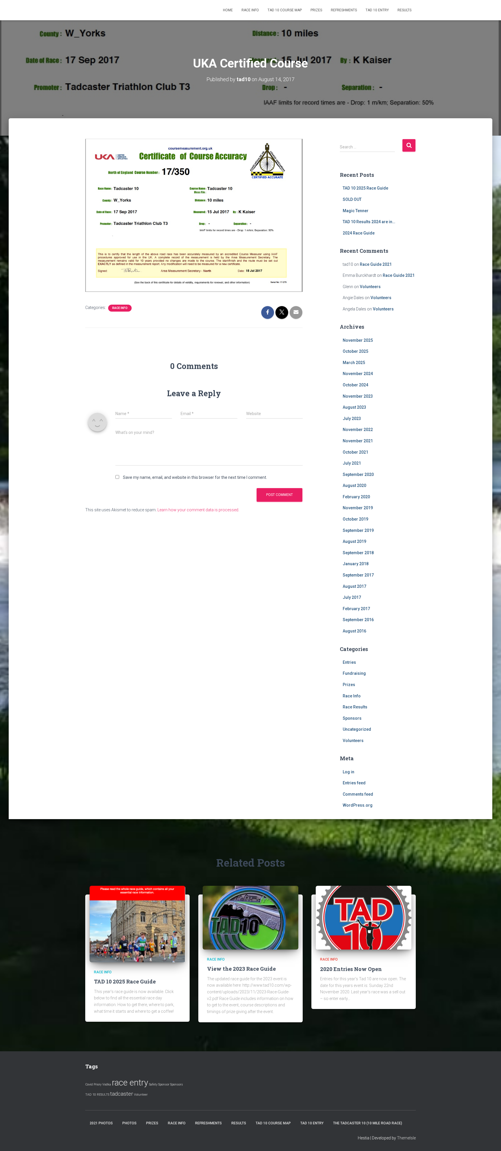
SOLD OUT (352, 199)
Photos (129, 1123)
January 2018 (356, 563)
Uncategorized (357, 729)
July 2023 (352, 418)
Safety (153, 1084)
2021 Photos (101, 1123)
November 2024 (358, 373)
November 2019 (358, 508)
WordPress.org (358, 805)
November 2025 (358, 340)
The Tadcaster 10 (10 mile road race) (367, 1123)
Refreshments (344, 10)
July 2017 (352, 597)
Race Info (250, 10)
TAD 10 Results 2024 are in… (369, 221)
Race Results (355, 707)
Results (404, 10)
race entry (130, 1083)
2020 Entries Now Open (351, 968)
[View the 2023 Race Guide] (250, 917)
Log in (348, 772)
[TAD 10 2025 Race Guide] (137, 923)
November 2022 (358, 429)
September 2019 (358, 530)
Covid (89, 1084)
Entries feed (354, 783)
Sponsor (163, 1084)
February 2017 (356, 608)
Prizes (316, 10)
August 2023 (354, 407)
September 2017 (358, 575)
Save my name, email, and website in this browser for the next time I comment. (195, 477)
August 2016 (354, 631)
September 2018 (358, 552)
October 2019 (355, 519)
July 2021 (352, 463)
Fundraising (354, 673)
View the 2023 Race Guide (241, 968)
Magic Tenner (356, 210)
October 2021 (355, 452)
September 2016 (358, 619)
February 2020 (356, 496)
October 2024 (355, 385)
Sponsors (352, 718)
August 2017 (354, 586)
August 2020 (354, 485)
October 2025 (355, 351)
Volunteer (141, 1095)
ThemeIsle (406, 1138)
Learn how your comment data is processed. (198, 510)
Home (228, 10)
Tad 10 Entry (377, 10)
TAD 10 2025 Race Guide (365, 188)
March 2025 (354, 362)
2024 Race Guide (359, 233)
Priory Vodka (102, 1084)
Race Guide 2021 (376, 264)
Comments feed (358, 794)
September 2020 (358, 474)
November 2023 (358, 396)
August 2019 (354, 541)
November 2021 (358, 441)
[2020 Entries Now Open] (363, 917)
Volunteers (370, 286)
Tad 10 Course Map (285, 10)
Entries (349, 662)
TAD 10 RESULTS (97, 1095)
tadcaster (121, 1093)
